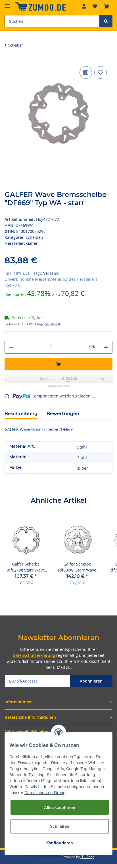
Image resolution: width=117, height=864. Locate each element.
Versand (51, 273)
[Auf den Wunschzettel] (100, 72)
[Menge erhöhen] (106, 347)
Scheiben (34, 237)
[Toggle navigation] (7, 3)
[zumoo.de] (40, 6)
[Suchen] (105, 21)
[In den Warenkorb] (58, 364)
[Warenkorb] (106, 6)
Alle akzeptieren (59, 807)
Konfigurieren (59, 842)
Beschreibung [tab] (21, 413)
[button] (83, 6)
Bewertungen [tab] (63, 413)
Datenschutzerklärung (34, 655)
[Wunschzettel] (95, 6)
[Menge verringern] (11, 347)
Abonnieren (91, 681)
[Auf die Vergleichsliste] (86, 72)
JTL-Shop (87, 856)
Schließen (59, 826)
